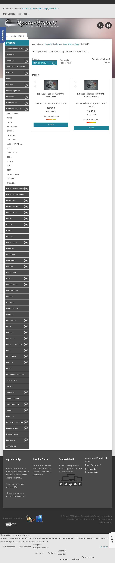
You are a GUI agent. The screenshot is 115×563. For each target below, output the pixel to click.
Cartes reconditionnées (15, 194)
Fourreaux (10, 260)
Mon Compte (9, 13)
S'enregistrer (23, 13)
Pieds (8, 326)
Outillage (9, 314)
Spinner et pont (12, 398)
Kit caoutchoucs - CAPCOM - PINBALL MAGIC (91, 95)
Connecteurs (11, 212)
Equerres (10, 248)
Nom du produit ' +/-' (42, 63)
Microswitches (12, 290)
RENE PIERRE (12, 152)
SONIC (9, 165)
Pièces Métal (11, 320)
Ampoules (10, 60)
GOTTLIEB (11, 139)
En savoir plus (106, 546)
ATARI (9, 118)
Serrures (9, 386)
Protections (11, 356)
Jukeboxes (10, 440)
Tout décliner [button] (25, 546)
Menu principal (17, 35)
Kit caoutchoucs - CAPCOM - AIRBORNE (51, 95)
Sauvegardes (11, 380)
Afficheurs (10, 54)
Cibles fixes (10, 200)
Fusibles (9, 266)
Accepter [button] (39, 553)
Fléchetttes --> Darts (14, 422)
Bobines (9, 84)
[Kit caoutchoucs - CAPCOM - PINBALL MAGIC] (75, 82)
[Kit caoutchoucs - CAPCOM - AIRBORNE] (35, 82)
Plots (8, 350)
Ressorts (9, 368)
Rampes (9, 362)
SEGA (9, 157)
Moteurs (9, 296)
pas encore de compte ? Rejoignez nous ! (40, 8)
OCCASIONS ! (11, 446)
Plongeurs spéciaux (14, 344)
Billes (8, 78)
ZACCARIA (11, 183)
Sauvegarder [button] (88, 557)
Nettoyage (10, 302)
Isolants (9, 278)
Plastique (10, 332)
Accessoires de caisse (15, 48)
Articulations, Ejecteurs (15, 66)
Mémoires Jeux (12, 284)
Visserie (9, 410)
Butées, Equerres (13, 90)
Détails (35, 86)
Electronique (11, 242)
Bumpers (10, 96)
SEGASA (10, 161)
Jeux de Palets (12, 434)
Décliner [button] (51, 553)
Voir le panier (108, 25)
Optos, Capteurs (12, 308)
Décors (9, 224)
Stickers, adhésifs (13, 404)
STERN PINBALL (13, 174)
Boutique (57, 44)
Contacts (9, 218)
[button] (106, 554)
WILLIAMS (11, 179)
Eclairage (9, 236)
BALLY (9, 122)
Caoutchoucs (11, 102)
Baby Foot (10, 416)
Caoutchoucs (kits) (13, 108)
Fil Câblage (10, 254)
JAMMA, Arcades (12, 428)
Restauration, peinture (15, 374)
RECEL (9, 148)
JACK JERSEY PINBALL (15, 144)
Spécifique (10, 392)
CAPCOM (10, 131)
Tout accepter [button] (8, 546)
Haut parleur (11, 272)
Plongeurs (10, 338)
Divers (8, 230)
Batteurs (9, 72)
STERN (9, 170)
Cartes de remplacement (16, 188)
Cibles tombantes (13, 206)
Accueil (48, 44)
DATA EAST (11, 135)
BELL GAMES (12, 126)
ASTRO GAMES (13, 113)
